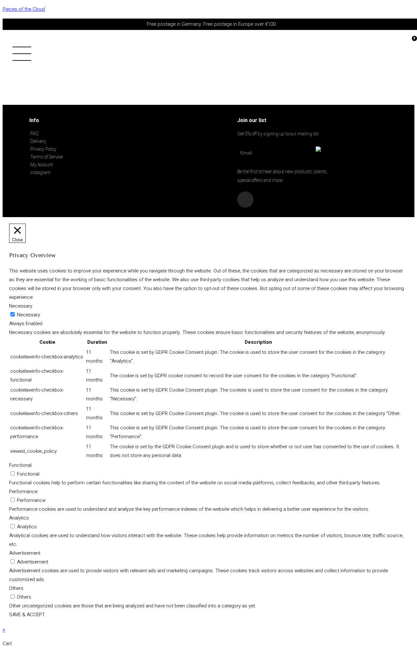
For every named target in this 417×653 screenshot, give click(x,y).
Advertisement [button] (24, 553)
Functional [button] (20, 465)
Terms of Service (46, 157)
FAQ (34, 133)
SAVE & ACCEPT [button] (27, 614)
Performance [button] (23, 491)
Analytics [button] (19, 517)
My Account (41, 164)
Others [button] (16, 588)
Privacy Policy (43, 149)
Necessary (28, 314)
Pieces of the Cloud (24, 9)
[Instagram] (245, 199)
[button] (34, 56)
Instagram (40, 172)
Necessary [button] (20, 306)
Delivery (38, 141)
